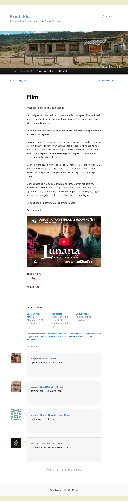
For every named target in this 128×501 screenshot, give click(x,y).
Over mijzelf (26, 70)
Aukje (33, 358)
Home (13, 70)
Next (115, 80)
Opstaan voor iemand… (33, 315)
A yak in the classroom (43, 336)
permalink (31, 339)
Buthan (57, 336)
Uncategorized (91, 333)
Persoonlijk (52, 333)
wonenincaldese (38, 415)
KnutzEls (20, 16)
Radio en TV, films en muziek (71, 333)
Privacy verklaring (45, 70)
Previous (104, 80)
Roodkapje (56, 313)
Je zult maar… (83, 313)
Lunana (65, 336)
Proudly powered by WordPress (64, 490)
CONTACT (62, 70)
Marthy (34, 386)
